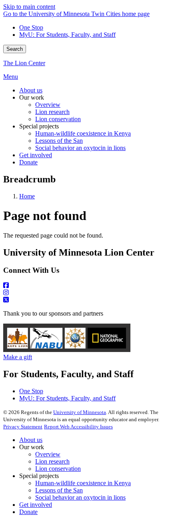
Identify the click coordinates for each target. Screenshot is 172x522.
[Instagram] (86, 292)
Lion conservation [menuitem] (58, 119)
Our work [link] (31, 97)
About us (30, 439)
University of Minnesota (79, 412)
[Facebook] (86, 285)
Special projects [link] (39, 126)
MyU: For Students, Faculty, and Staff (67, 34)
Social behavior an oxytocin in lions (80, 497)
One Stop (31, 27)
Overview (47, 454)
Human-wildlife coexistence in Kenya (83, 483)
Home (27, 196)
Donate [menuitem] (28, 162)
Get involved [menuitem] (35, 155)
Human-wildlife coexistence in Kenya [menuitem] (83, 133)
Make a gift (17, 357)
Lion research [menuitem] (52, 111)
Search (14, 49)
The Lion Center (24, 63)
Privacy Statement (22, 427)
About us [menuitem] (30, 90)
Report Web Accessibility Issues (78, 427)
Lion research (52, 461)
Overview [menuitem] (47, 104)
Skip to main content (29, 6)
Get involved (35, 504)
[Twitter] (86, 300)
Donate (28, 511)
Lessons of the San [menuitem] (59, 140)
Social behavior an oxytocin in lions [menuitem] (80, 147)
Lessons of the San (59, 490)
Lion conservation (58, 468)
